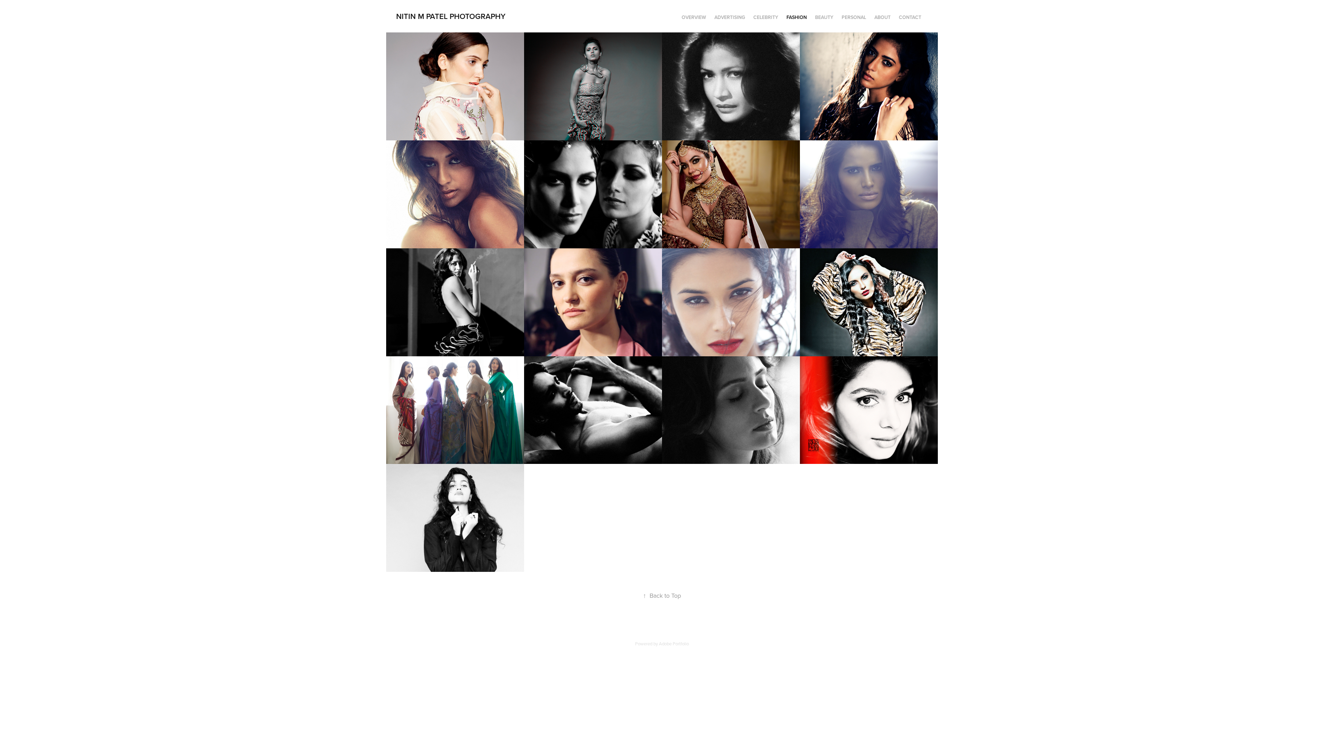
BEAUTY (824, 17)
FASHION (796, 17)
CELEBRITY (765, 17)
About (882, 17)
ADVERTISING (729, 17)
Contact (910, 17)
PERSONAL (854, 17)
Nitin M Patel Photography (450, 16)
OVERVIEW (694, 17)
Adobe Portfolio (674, 643)
